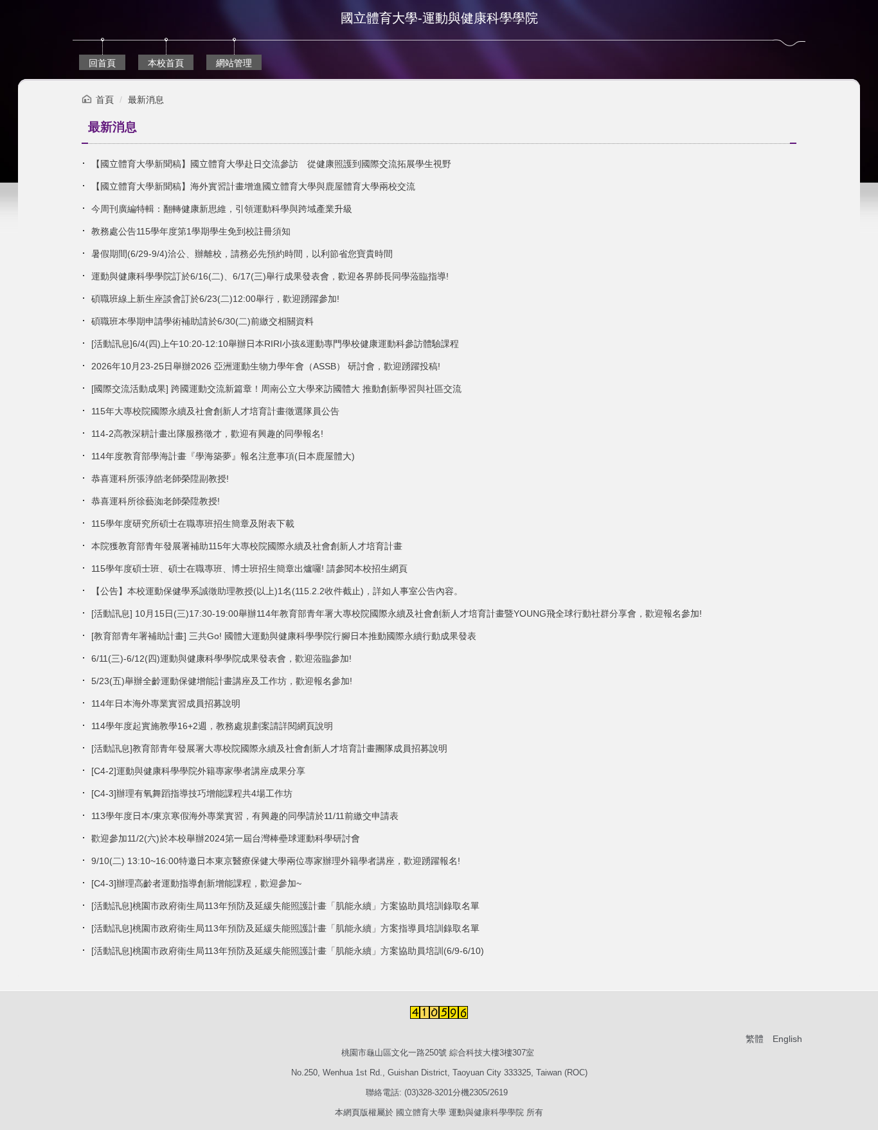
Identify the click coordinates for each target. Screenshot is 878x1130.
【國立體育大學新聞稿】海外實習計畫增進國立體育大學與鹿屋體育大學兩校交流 (253, 186)
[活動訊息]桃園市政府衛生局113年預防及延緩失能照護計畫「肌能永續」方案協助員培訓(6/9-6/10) (287, 951)
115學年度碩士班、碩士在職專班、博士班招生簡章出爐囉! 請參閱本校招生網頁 (249, 568)
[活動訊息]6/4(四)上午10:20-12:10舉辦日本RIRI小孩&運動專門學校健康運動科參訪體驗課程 (275, 344)
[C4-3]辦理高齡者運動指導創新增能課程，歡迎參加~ (196, 883)
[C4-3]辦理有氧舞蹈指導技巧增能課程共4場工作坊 (191, 793)
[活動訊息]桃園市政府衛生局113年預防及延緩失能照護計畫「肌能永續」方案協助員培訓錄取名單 (285, 906)
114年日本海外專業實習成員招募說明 (165, 703)
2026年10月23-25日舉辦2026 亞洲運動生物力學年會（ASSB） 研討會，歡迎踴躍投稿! (265, 366)
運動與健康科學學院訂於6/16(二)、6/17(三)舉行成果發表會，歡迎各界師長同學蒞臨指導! (270, 276)
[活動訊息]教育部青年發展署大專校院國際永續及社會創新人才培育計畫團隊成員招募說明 (269, 748)
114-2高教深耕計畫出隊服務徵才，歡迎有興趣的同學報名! (207, 433)
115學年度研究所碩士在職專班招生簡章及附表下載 (192, 523)
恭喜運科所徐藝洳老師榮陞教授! (155, 501)
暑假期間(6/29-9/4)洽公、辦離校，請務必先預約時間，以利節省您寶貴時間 (242, 254)
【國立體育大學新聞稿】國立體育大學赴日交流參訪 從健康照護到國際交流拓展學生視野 (271, 164)
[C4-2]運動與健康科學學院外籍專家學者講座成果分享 (198, 771)
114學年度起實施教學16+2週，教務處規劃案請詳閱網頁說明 (212, 726)
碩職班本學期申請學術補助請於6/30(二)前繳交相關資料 (202, 321)
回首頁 (102, 63)
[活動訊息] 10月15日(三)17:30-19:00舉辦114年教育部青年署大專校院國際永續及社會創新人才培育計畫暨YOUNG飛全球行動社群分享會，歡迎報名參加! (396, 613)
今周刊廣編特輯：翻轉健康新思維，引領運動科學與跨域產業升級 (221, 209)
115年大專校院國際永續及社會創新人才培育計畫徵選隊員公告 (215, 411)
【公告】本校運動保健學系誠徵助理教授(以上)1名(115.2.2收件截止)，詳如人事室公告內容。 (277, 591)
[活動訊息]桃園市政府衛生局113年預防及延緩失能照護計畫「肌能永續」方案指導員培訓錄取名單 (285, 928)
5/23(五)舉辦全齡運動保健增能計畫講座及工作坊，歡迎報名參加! (221, 681)
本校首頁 (166, 63)
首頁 (105, 99)
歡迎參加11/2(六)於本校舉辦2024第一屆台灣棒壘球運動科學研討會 (225, 838)
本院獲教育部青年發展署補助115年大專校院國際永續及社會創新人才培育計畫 (246, 546)
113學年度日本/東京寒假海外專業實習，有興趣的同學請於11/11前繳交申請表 (245, 816)
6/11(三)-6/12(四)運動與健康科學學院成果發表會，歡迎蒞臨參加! (221, 658)
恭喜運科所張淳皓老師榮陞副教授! (160, 478)
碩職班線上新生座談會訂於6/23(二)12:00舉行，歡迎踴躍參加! (215, 299)
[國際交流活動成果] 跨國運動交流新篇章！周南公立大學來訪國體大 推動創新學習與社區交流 (276, 389)
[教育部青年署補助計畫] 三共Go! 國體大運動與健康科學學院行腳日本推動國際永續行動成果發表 (283, 636)
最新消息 (146, 99)
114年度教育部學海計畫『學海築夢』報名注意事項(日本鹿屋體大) (223, 456)
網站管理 (234, 63)
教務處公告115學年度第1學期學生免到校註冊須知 (191, 231)
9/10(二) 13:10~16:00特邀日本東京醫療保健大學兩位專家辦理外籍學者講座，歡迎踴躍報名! (275, 861)
